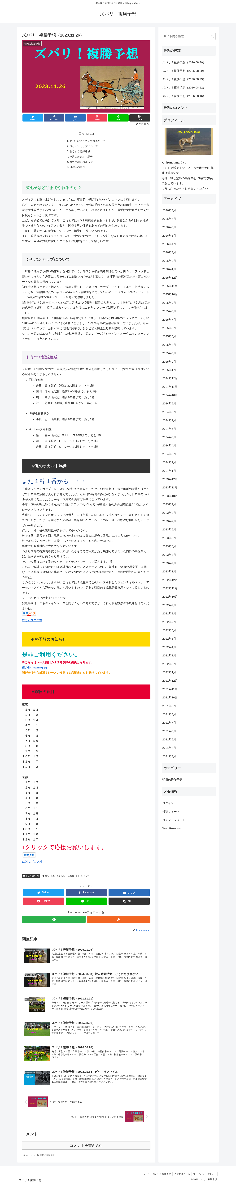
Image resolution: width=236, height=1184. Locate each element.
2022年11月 (169, 588)
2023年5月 (169, 538)
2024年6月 (169, 428)
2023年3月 (169, 554)
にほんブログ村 (32, 620)
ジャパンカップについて (84, 146)
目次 (81, 133)
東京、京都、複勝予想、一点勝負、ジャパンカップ (67, 876)
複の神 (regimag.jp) (34, 667)
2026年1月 (169, 269)
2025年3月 (169, 353)
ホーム (146, 1174)
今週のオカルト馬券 (81, 156)
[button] (212, 36)
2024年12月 (170, 378)
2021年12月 (170, 680)
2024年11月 (169, 386)
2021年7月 (169, 722)
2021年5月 (169, 739)
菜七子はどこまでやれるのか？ (87, 140)
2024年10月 (170, 395)
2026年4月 (169, 244)
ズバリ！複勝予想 (162, 1174)
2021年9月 (169, 706)
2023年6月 (169, 529)
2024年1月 (169, 470)
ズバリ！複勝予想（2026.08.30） (184, 62)
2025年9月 (169, 302)
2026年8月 (169, 210)
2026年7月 (169, 218)
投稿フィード (171, 811)
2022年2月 (169, 664)
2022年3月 (169, 655)
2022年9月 (169, 605)
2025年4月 (169, 344)
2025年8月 (169, 311)
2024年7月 (169, 420)
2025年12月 (170, 277)
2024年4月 (169, 445)
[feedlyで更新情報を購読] (54, 919)
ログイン (168, 803)
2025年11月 (169, 286)
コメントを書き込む (86, 1145)
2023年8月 (169, 512)
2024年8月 (169, 412)
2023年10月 (170, 496)
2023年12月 (170, 479)
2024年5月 (169, 437)
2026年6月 (169, 227)
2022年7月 (169, 622)
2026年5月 (169, 235)
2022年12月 (170, 580)
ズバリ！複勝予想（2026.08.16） (184, 96)
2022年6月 (169, 630)
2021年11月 (169, 689)
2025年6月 (169, 328)
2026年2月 (169, 260)
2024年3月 (169, 454)
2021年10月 (170, 697)
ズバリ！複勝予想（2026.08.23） (184, 79)
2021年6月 (169, 731)
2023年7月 (169, 521)
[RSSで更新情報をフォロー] (118, 919)
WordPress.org (172, 828)
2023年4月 (169, 546)
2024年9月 (169, 403)
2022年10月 (170, 596)
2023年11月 (169, 487)
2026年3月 (169, 252)
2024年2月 (169, 462)
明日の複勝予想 (32, 876)
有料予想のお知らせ (81, 161)
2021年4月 (169, 748)
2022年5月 (169, 638)
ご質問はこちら (182, 1174)
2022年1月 (169, 672)
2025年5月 (169, 336)
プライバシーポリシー (204, 1174)
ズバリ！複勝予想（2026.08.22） (184, 87)
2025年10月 (170, 294)
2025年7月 (169, 319)
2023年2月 (169, 563)
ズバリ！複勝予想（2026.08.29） (184, 70)
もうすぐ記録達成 (80, 151)
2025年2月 (169, 361)
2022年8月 (169, 613)
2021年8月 (169, 714)
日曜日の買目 (77, 166)
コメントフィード (173, 820)
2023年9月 (169, 504)
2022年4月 (169, 647)
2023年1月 (169, 571)
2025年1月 (169, 370)
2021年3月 (169, 756)
